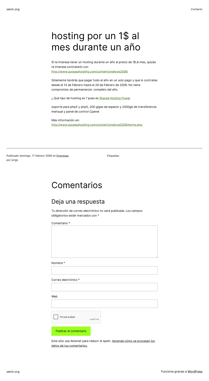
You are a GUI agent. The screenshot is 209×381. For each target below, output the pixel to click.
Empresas (62, 155)
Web (54, 296)
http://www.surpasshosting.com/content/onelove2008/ (89, 71)
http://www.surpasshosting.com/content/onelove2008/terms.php (97, 124)
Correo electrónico (65, 279)
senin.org (13, 9)
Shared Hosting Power (114, 98)
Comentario (60, 223)
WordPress (195, 371)
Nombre (58, 263)
